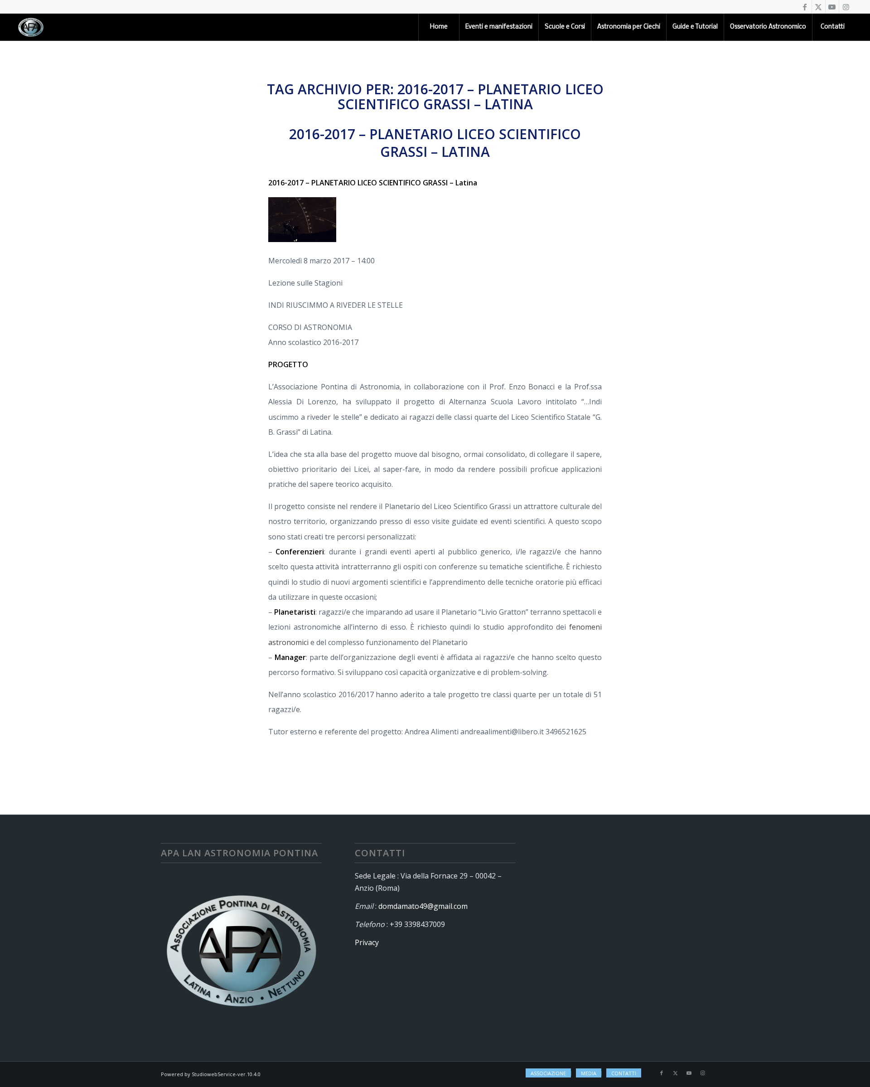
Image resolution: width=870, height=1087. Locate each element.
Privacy (367, 942)
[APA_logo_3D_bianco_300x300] (30, 27)
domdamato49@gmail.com (423, 906)
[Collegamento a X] (818, 7)
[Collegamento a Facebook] (805, 7)
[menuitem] (438, 27)
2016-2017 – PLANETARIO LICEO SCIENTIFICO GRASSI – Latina (435, 143)
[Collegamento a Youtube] (832, 7)
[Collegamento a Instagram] (846, 7)
